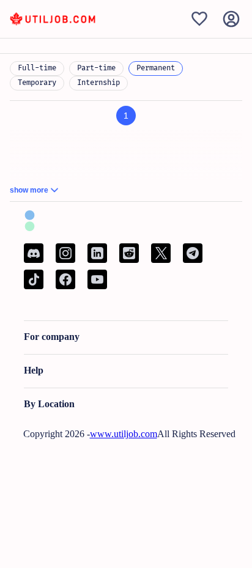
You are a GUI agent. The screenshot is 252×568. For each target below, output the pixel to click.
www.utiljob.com (123, 434)
